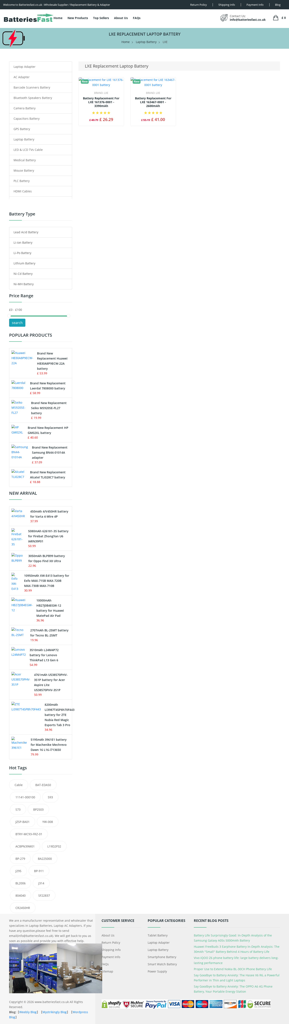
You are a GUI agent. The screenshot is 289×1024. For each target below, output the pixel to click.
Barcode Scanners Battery (32, 87)
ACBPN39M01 (25, 846)
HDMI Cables (23, 191)
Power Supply (157, 971)
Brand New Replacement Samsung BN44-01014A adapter (49, 452)
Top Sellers (101, 18)
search (17, 322)
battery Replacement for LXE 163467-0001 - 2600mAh (153, 102)
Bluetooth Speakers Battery (33, 98)
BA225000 (45, 859)
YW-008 (47, 822)
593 (50, 797)
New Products (77, 18)
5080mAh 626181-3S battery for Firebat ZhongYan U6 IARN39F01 (48, 536)
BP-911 (39, 871)
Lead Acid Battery (26, 232)
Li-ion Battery (23, 242)
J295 (18, 871)
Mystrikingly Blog (55, 1012)
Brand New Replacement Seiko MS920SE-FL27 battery (49, 408)
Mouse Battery (24, 170)
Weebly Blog (28, 1012)
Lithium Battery (24, 263)
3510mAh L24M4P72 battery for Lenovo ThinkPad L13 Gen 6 (44, 655)
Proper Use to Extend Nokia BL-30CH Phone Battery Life (233, 969)
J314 (41, 883)
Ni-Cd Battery (23, 274)
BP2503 (38, 809)
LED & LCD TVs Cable (28, 150)
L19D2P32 (54, 846)
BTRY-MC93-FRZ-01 (28, 834)
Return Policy (111, 943)
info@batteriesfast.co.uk (248, 20)
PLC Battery (22, 181)
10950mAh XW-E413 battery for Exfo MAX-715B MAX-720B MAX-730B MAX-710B (46, 581)
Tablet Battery (158, 935)
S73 (18, 809)
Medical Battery (25, 160)
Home (58, 18)
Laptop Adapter (25, 67)
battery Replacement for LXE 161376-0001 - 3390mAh (101, 102)
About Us (121, 18)
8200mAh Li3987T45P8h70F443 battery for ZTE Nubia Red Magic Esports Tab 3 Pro (59, 715)
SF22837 (44, 895)
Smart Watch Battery (162, 964)
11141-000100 (25, 797)
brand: (101, 93)
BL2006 (20, 883)
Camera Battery (25, 108)
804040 (20, 895)
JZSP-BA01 (22, 822)
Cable (19, 785)
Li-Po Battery (22, 253)
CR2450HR (22, 908)
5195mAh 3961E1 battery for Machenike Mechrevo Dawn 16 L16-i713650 (49, 745)
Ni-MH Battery (24, 284)
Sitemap (107, 971)
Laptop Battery (146, 42)
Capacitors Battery (27, 119)
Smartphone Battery (162, 957)
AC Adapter (22, 77)
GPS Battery (22, 129)
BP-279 (20, 859)
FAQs (136, 18)
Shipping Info (111, 950)
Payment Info (111, 957)
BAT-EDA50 (43, 785)
